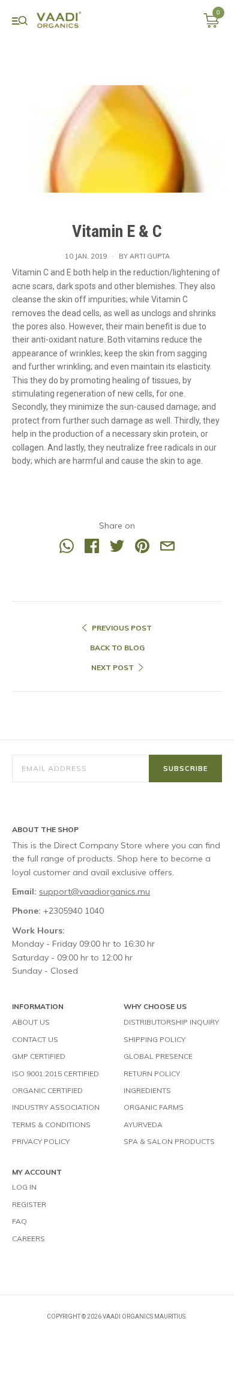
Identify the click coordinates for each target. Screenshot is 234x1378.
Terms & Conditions (51, 1124)
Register (29, 1204)
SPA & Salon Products (169, 1141)
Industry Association (56, 1107)
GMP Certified (38, 1056)
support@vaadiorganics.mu (94, 891)
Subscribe (185, 768)
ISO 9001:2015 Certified (55, 1073)
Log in (24, 1186)
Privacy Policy (41, 1141)
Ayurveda (143, 1124)
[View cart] (210, 24)
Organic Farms (154, 1107)
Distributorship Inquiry (171, 1021)
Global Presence (158, 1056)
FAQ (19, 1221)
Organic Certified (47, 1090)
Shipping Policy (154, 1039)
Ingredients (147, 1090)
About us (31, 1021)
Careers (28, 1238)
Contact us (35, 1039)
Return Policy (152, 1073)
